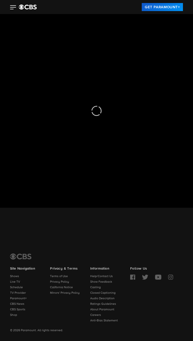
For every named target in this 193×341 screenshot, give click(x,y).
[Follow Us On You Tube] (158, 277)
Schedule (16, 287)
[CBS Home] (20, 256)
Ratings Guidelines (103, 304)
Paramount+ (18, 298)
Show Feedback (101, 281)
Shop (13, 315)
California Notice (61, 287)
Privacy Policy (59, 281)
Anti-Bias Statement (104, 320)
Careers (95, 315)
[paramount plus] (28, 7)
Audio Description (102, 298)
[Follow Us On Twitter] (145, 277)
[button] (13, 7)
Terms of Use (59, 276)
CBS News (17, 304)
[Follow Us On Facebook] (132, 277)
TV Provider (18, 292)
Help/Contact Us (101, 276)
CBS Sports (17, 309)
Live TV (15, 281)
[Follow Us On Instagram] (170, 277)
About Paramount (102, 309)
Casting (95, 287)
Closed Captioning (103, 292)
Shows (14, 276)
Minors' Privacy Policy (65, 292)
